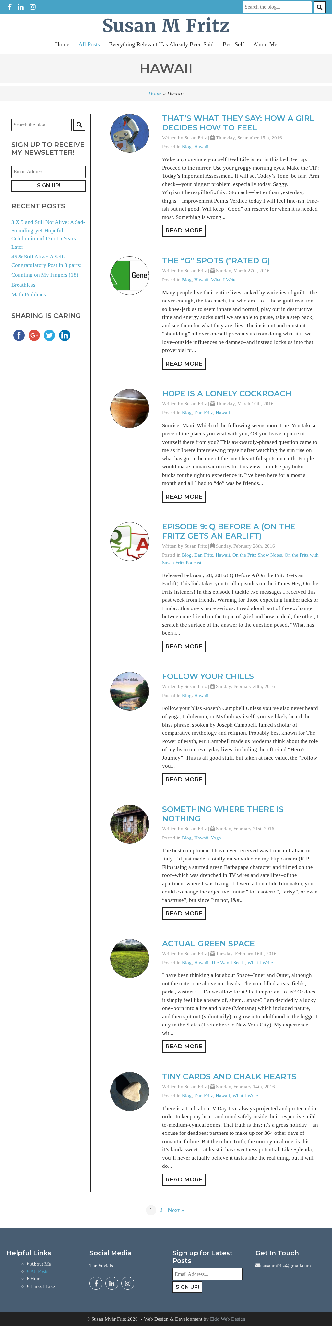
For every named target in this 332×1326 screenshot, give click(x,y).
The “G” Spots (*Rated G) (216, 260)
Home (62, 44)
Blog (187, 146)
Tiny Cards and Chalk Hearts (229, 1076)
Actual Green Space (208, 943)
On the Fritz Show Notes (257, 555)
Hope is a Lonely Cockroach (226, 393)
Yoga (216, 837)
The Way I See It (228, 962)
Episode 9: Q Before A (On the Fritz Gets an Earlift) (228, 531)
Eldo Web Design (227, 1318)
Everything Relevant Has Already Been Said (161, 44)
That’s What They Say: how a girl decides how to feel (238, 123)
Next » (176, 1210)
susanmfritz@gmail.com (285, 1265)
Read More (184, 230)
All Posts (89, 44)
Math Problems (28, 294)
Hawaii (201, 146)
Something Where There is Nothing (223, 814)
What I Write (224, 279)
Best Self (233, 44)
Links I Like (42, 1286)
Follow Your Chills (208, 676)
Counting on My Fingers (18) (44, 275)
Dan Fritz (203, 412)
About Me (265, 44)
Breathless (23, 285)
